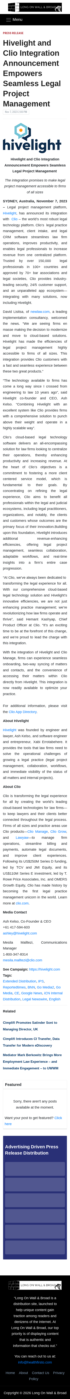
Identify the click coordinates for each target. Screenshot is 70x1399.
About (23, 1373)
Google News (31, 993)
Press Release (13, 33)
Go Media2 (45, 987)
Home (10, 1373)
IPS (41, 981)
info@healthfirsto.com (35, 1362)
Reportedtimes (14, 987)
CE (16, 993)
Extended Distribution (19, 981)
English (54, 999)
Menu (17, 19)
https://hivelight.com (44, 969)
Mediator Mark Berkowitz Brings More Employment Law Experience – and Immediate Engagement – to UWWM (32, 1061)
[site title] (35, 1285)
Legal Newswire (34, 999)
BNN (31, 987)
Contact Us (40, 1373)
